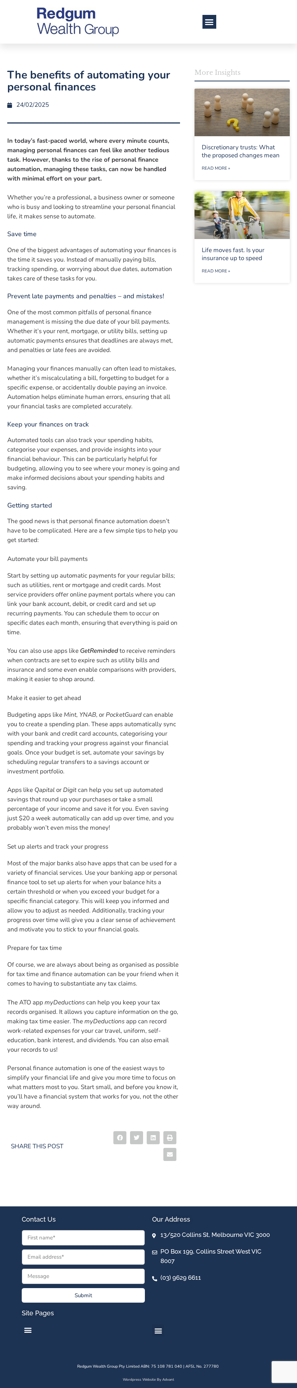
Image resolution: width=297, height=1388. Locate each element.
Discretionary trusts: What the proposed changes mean (241, 151)
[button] (209, 22)
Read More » (216, 168)
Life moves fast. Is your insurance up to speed (233, 254)
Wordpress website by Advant (148, 1379)
